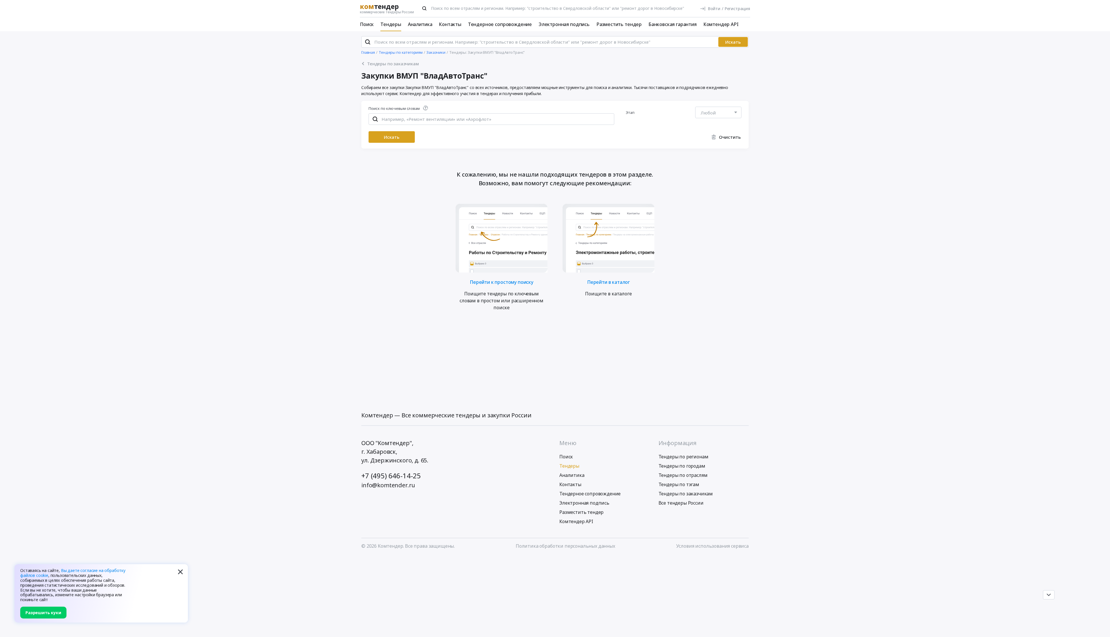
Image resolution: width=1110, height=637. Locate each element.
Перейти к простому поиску (501, 281)
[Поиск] (424, 8)
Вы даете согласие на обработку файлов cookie (72, 573)
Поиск (367, 24)
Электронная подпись (564, 24)
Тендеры (390, 24)
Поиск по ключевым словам (394, 109)
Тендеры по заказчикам (685, 493)
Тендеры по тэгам (678, 484)
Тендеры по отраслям (683, 475)
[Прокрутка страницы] (1048, 594)
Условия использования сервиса (712, 546)
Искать (733, 42)
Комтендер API (721, 24)
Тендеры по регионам (683, 456)
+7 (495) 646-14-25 (391, 475)
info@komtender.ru (388, 485)
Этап (630, 112)
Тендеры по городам (681, 466)
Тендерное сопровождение (500, 24)
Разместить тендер (619, 24)
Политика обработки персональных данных (565, 546)
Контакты (450, 24)
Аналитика (420, 24)
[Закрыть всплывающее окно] (180, 572)
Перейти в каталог (608, 281)
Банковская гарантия (672, 24)
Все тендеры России (681, 503)
